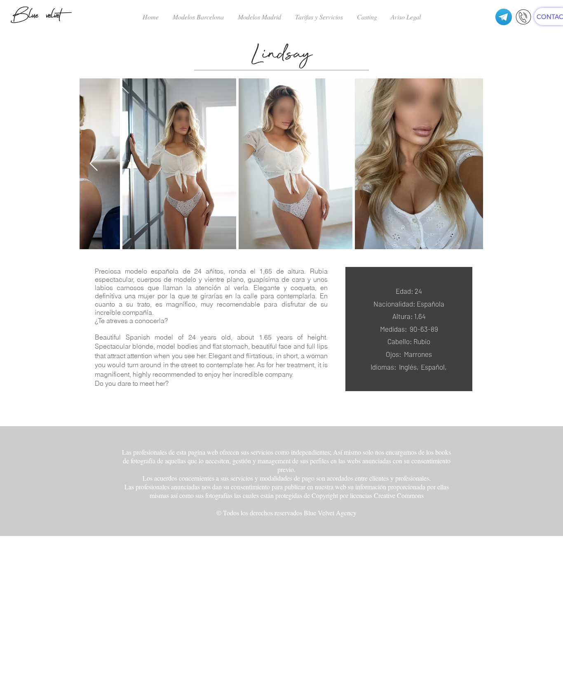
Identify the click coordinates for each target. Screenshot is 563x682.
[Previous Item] (94, 164)
